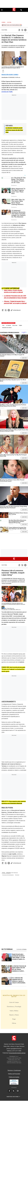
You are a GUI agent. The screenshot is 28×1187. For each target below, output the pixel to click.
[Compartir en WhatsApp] (25, 30)
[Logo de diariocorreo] (14, 10)
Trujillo (20, 325)
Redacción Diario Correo (10, 74)
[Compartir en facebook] (19, 30)
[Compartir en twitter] (22, 30)
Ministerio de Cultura (7, 327)
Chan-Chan (14, 325)
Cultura (4, 30)
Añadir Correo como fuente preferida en (12, 25)
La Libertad (8, 325)
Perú (3, 325)
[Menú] (2, 10)
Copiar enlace (17, 310)
